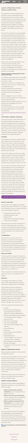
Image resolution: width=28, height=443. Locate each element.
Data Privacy (14, 434)
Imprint (14, 437)
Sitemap (14, 439)
